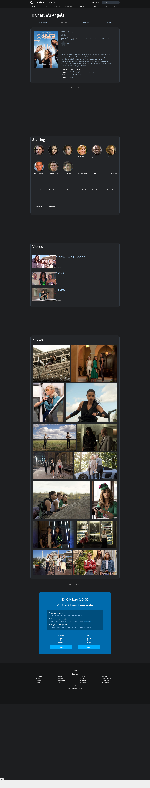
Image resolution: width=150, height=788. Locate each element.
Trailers (94, 6)
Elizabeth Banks (75, 69)
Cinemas (58, 6)
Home (35, 6)
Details (64, 22)
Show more (87, 621)
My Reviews (83, 683)
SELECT (61, 647)
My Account (83, 676)
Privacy (76, 674)
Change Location (106, 678)
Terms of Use (105, 680)
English (75, 667)
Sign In (97, 3)
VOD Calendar (61, 680)
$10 (89, 641)
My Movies (82, 678)
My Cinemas (83, 680)
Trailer (86, 22)
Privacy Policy (105, 683)
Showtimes (42, 22)
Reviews (108, 22)
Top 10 (105, 6)
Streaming (70, 6)
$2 (61, 641)
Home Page (39, 676)
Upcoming (82, 6)
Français (75, 670)
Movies (46, 6)
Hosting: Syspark (75, 686)
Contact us (104, 676)
